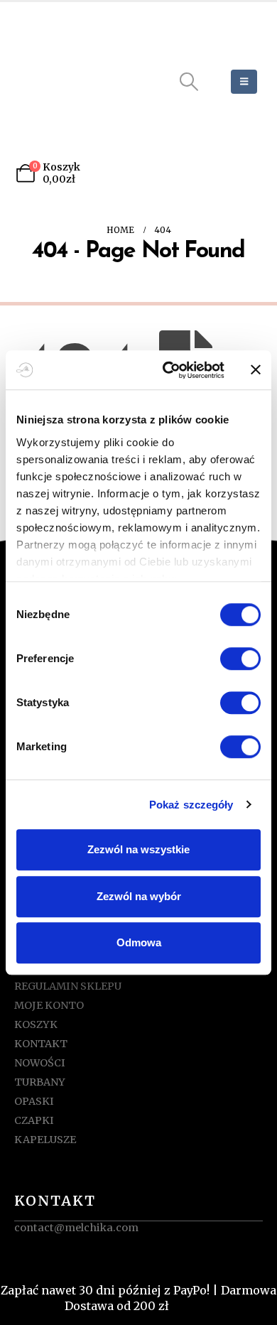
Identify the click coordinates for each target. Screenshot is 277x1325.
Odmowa (138, 942)
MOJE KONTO (49, 1005)
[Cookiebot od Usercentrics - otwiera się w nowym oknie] (168, 370)
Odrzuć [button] (192, 1306)
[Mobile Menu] (244, 82)
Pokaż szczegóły (191, 805)
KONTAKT (40, 1043)
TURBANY (39, 1082)
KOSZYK (36, 1024)
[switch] (240, 658)
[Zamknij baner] (256, 370)
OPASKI (34, 1101)
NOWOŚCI (39, 1062)
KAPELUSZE (45, 1139)
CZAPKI (34, 1120)
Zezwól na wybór (139, 896)
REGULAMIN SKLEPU (67, 986)
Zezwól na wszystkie (138, 849)
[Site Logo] (76, 81)
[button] (189, 81)
